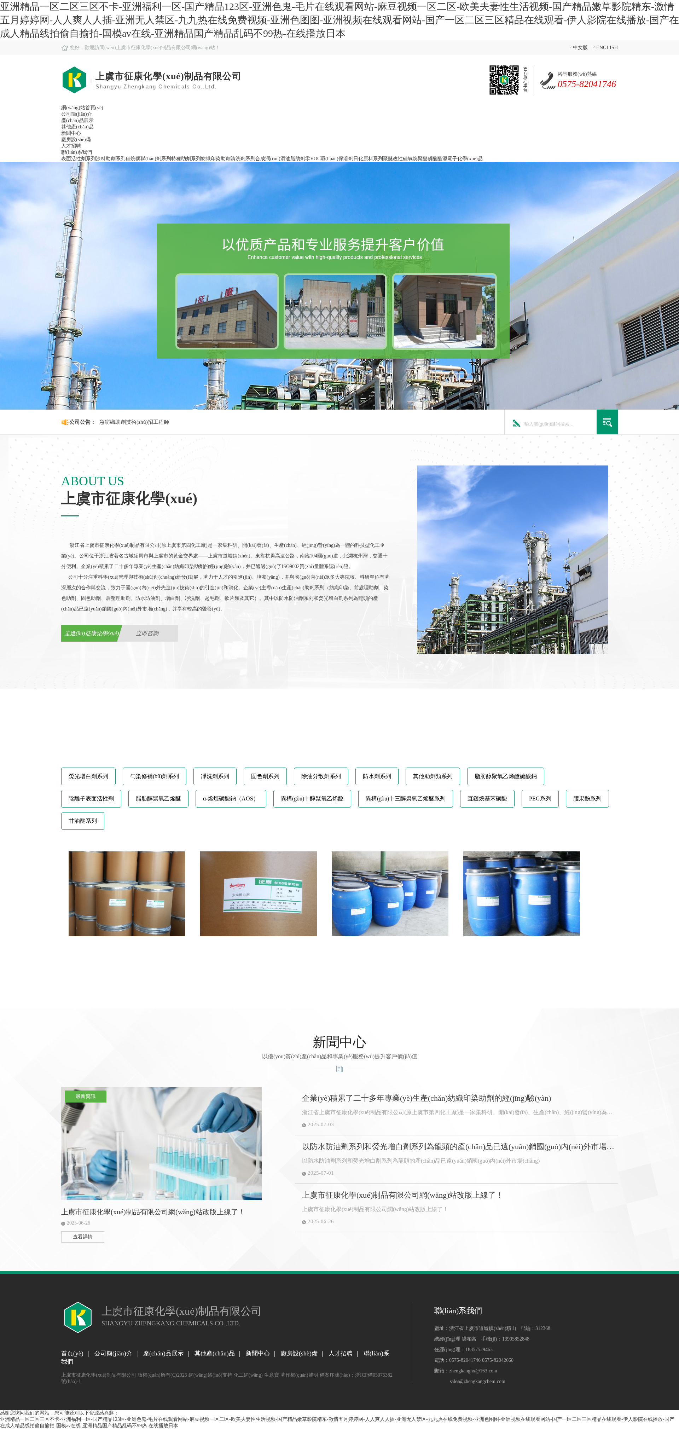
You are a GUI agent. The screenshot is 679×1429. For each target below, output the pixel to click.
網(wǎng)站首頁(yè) (82, 107)
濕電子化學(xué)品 (462, 158)
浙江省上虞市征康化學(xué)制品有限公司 (114, 545)
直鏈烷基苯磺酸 (487, 799)
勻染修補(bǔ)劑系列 (154, 776)
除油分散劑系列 (321, 776)
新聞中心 (71, 133)
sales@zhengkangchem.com (477, 1381)
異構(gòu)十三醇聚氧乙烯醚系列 (406, 799)
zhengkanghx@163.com (473, 1370)
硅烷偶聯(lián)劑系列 (148, 158)
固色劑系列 (265, 776)
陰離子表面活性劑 (91, 799)
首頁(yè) (72, 1353)
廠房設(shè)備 (76, 139)
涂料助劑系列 (111, 158)
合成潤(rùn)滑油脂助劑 (280, 158)
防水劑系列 (377, 776)
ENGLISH (607, 47)
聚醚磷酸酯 (430, 158)
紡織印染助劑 (216, 158)
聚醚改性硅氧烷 (400, 158)
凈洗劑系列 (215, 776)
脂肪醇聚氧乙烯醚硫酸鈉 (506, 776)
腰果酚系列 (587, 799)
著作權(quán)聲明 (299, 1375)
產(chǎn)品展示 (77, 120)
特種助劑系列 (186, 158)
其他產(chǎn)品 (77, 126)
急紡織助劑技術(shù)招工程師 (134, 422)
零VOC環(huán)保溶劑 (329, 158)
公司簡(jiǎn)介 (76, 114)
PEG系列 (540, 799)
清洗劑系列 (243, 158)
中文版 (580, 47)
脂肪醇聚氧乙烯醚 (158, 799)
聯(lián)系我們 (76, 152)
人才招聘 (71, 146)
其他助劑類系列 (433, 776)
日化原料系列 (368, 158)
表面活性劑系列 (78, 158)
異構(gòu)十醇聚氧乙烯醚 (312, 799)
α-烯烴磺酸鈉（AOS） (231, 799)
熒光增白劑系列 (88, 776)
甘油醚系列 (83, 821)
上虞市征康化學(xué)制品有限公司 (98, 1375)
